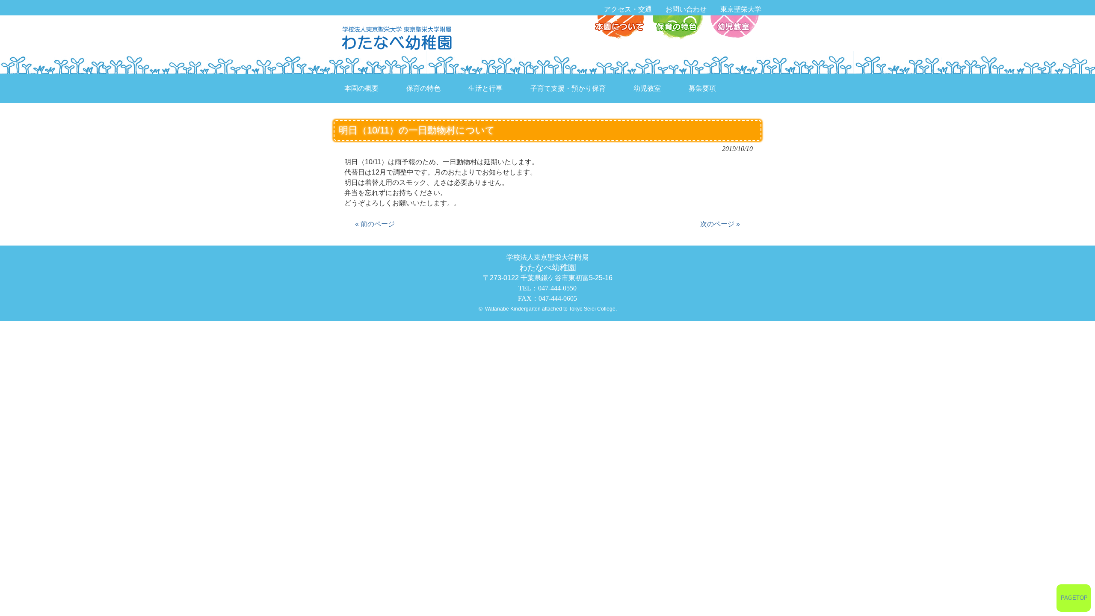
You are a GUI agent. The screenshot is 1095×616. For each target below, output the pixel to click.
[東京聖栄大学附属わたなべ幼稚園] (399, 37)
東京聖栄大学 (740, 9)
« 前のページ (375, 224)
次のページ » (720, 224)
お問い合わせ (686, 9)
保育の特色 (677, 28)
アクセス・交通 (628, 9)
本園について (621, 28)
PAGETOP (1074, 598)
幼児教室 (733, 28)
